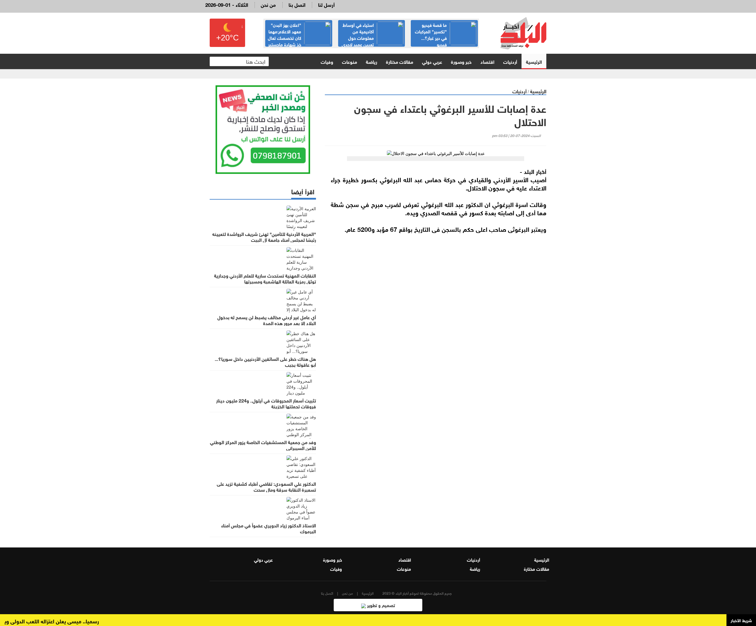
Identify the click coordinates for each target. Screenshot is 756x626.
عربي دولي (432, 61)
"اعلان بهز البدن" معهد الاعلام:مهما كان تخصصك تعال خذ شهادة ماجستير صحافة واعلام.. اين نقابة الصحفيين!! (299, 41)
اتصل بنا (297, 4)
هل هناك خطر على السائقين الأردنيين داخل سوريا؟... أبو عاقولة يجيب (265, 361)
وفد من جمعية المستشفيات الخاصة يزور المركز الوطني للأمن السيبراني (263, 445)
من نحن (268, 4)
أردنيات (510, 61)
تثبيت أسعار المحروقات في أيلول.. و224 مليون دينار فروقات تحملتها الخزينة (266, 403)
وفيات (327, 61)
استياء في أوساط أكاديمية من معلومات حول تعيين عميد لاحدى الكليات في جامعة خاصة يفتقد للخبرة (372, 41)
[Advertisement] (435, 302)
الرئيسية (534, 61)
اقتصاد (487, 61)
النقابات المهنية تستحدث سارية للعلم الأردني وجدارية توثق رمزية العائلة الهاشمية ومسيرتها (265, 278)
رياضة (371, 61)
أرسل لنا (326, 4)
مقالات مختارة (399, 61)
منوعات (349, 61)
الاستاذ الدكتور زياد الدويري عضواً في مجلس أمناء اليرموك (268, 528)
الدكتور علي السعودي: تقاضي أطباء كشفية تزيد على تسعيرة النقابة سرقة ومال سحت (266, 486)
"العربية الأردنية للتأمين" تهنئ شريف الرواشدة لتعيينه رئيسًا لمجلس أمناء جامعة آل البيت (264, 236)
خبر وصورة (461, 61)
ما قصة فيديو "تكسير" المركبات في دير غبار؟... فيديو (431, 34)
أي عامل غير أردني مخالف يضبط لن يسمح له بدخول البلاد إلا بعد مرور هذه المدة (266, 320)
